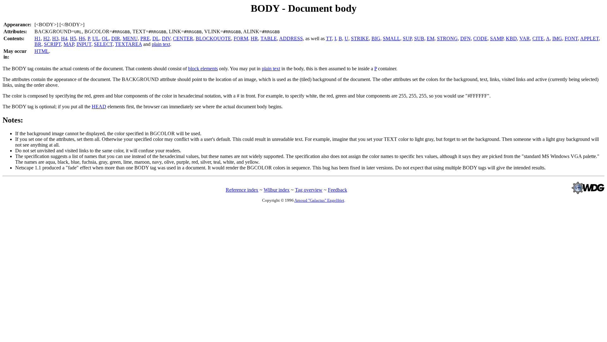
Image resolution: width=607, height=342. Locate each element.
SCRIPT (52, 44)
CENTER (183, 38)
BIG (375, 38)
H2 (46, 38)
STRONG (447, 38)
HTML (41, 51)
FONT (571, 38)
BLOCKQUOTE (213, 38)
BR (37, 44)
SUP (407, 38)
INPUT (84, 44)
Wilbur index (277, 190)
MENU (130, 38)
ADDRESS (291, 38)
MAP (69, 44)
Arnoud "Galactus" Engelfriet (319, 200)
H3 (55, 38)
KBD (511, 38)
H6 (82, 38)
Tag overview (308, 190)
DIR (115, 38)
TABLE (269, 38)
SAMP (496, 38)
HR (254, 38)
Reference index (242, 190)
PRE (145, 38)
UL (95, 38)
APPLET (589, 38)
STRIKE (360, 38)
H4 (64, 38)
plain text (161, 44)
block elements (203, 68)
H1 (37, 38)
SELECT (103, 44)
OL (105, 38)
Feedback (337, 190)
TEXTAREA (128, 44)
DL (155, 38)
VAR (524, 38)
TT (329, 38)
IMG (557, 38)
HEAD (99, 106)
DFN (465, 38)
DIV (166, 38)
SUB (419, 38)
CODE (480, 38)
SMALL (391, 38)
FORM (241, 38)
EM (430, 38)
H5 (73, 38)
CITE (538, 38)
